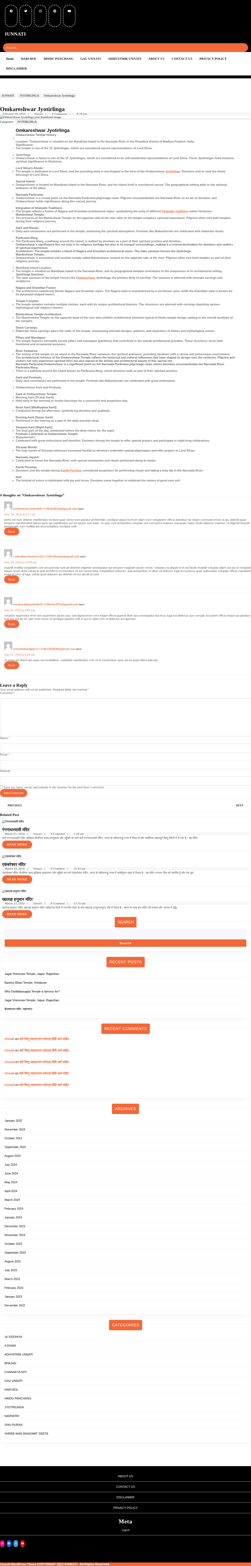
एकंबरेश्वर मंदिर (14, 864)
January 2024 (13, 1217)
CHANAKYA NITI (16, 1372)
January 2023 (13, 1296)
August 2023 (13, 1261)
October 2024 (13, 1138)
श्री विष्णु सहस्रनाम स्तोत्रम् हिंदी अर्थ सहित (44, 1039)
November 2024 (15, 1129)
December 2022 (15, 1305)
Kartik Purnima (71, 470)
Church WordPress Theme (18, 1564)
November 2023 (15, 1235)
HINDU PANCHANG (58, 58)
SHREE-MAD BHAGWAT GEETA (26, 1433)
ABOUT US (156, 58)
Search (126, 922)
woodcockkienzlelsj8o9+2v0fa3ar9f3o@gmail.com (45, 604)
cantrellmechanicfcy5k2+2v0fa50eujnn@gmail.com (46, 556)
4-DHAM (10, 1345)
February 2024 (14, 1208)
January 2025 (13, 1120)
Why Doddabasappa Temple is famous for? (32, 991)
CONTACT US (182, 58)
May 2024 (11, 1182)
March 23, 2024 (15, 903)
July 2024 (11, 1164)
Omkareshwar (86, 277)
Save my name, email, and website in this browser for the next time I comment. (53, 787)
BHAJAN (10, 1363)
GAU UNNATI (90, 58)
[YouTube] (22, 1543)
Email (4, 754)
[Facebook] (9, 1543)
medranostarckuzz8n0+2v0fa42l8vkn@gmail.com (45, 508)
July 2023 (11, 1270)
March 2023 (12, 1279)
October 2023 (13, 1243)
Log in (125, 1530)
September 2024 (15, 1147)
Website (5, 771)
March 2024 (12, 1199)
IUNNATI (15, 34)
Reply (11, 531)
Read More (19, 843)
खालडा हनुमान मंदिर (18, 899)
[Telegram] (16, 1543)
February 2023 (14, 1287)
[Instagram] (2, 1543)
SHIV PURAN (14, 1424)
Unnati (39, 113)
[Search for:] (26, 47)
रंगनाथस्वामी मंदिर (16, 829)
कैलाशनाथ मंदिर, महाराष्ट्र (18, 1009)
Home (10, 58)
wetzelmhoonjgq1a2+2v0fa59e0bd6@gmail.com (44, 648)
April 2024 (11, 1191)
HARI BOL (29, 58)
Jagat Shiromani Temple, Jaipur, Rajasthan (32, 973)
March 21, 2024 (15, 833)
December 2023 (15, 1226)
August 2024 (13, 1155)
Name (5, 738)
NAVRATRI (12, 1416)
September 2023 (15, 1252)
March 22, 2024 (15, 868)
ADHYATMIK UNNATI (124, 58)
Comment (7, 693)
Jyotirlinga (173, 171)
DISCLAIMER (16, 68)
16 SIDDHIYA (13, 1336)
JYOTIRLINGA (29, 95)
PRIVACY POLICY (213, 58)
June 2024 (11, 1173)
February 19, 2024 (14, 113)
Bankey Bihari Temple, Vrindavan (26, 982)
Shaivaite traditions (175, 211)
